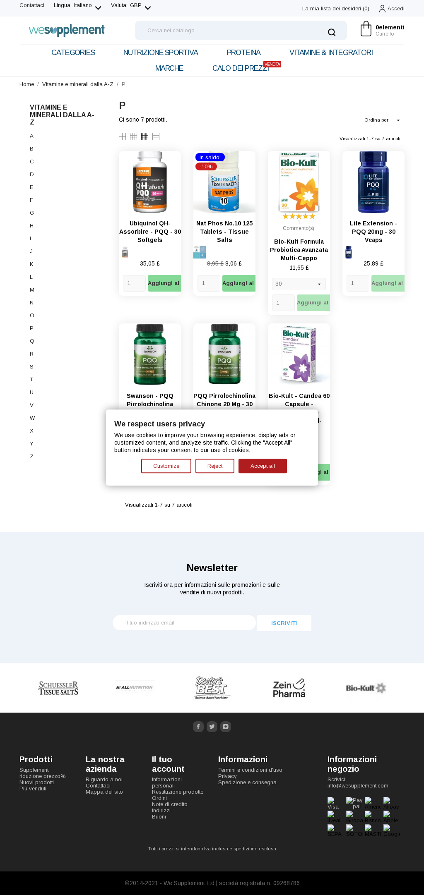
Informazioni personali (167, 782)
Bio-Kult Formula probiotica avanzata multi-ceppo (299, 249)
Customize (166, 466)
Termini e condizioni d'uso (250, 770)
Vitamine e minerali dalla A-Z (62, 115)
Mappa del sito (104, 792)
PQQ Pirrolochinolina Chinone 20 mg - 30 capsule (224, 404)
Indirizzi (161, 810)
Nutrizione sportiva (160, 52)
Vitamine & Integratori (331, 52)
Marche (169, 68)
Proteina (243, 52)
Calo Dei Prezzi (246, 67)
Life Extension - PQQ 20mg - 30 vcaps (373, 231)
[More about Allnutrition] (57, 688)
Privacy (227, 776)
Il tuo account (168, 764)
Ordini (159, 798)
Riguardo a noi (104, 779)
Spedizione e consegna (247, 782)
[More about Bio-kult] (289, 688)
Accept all (263, 466)
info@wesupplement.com (358, 786)
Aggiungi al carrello (175, 283)
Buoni (159, 817)
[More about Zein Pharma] (212, 688)
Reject (214, 466)
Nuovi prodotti (36, 782)
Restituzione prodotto (178, 792)
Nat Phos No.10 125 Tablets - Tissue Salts (224, 231)
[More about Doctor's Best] (134, 688)
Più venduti (32, 788)
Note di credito (170, 804)
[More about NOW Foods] (366, 688)
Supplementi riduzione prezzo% (42, 773)
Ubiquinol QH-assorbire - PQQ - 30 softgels (150, 231)
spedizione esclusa (255, 848)
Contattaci (31, 5)
